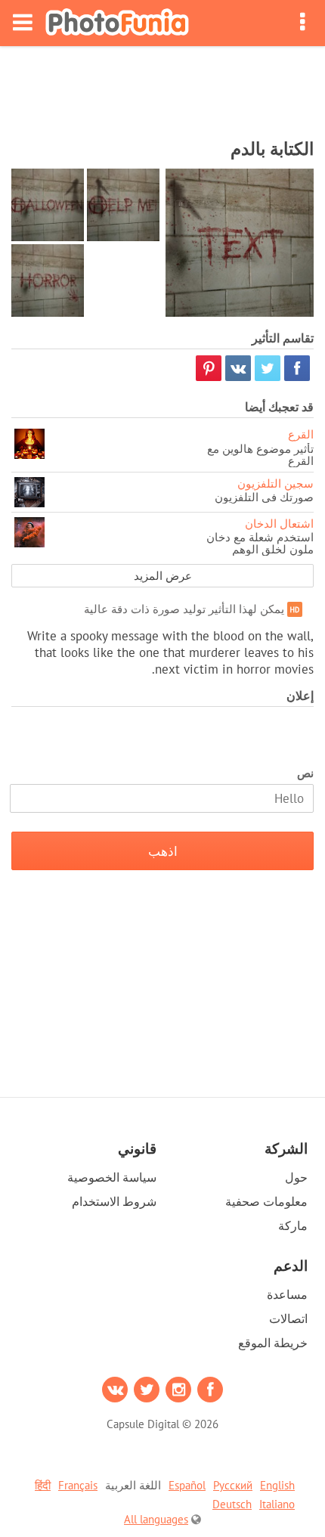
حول (296, 1177)
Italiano (277, 1504)
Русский (232, 1485)
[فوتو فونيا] (117, 23)
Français (78, 1485)
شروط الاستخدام (114, 1201)
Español (187, 1485)
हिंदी (43, 1485)
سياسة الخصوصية (111, 1177)
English (277, 1485)
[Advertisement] (162, 88)
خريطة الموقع (273, 1342)
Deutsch (232, 1504)
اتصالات (288, 1318)
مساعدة (287, 1294)
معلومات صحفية (266, 1201)
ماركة (293, 1225)
